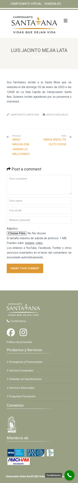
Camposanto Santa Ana (24, 114)
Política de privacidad (19, 342)
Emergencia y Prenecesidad (25, 362)
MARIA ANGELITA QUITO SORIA (54, 142)
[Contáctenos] (69, 475)
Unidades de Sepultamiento (25, 379)
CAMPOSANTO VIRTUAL (26, 3)
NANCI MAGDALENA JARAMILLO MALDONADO (21, 145)
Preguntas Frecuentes (22, 396)
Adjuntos (12, 228)
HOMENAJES (52, 3)
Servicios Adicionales (22, 387)
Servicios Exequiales (21, 370)
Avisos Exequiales (57, 114)
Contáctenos (18, 321)
